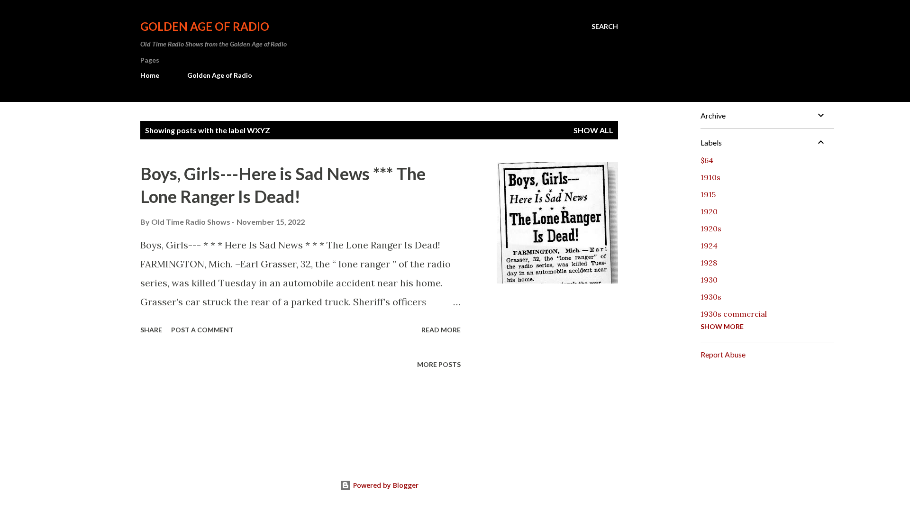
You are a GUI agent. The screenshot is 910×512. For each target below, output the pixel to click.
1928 (709, 262)
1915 (708, 194)
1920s (711, 228)
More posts (439, 364)
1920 (709, 211)
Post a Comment (202, 330)
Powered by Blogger (385, 485)
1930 (709, 279)
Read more (441, 330)
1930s (711, 297)
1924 (709, 245)
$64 (707, 160)
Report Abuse (723, 354)
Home (149, 75)
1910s (710, 177)
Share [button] (151, 330)
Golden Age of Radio (204, 26)
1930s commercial (734, 314)
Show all (593, 130)
